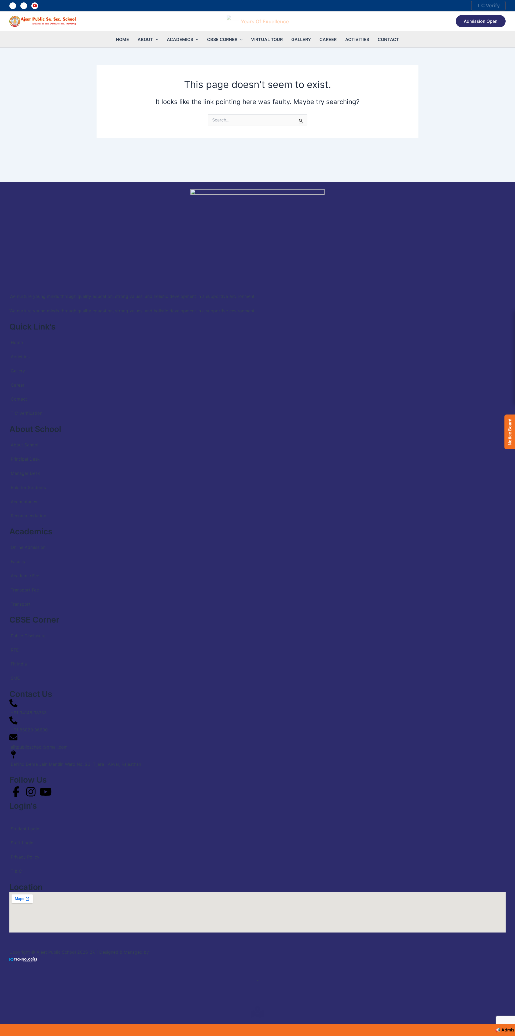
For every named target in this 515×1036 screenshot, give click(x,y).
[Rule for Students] (257, 484)
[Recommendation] (257, 512)
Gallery (301, 39)
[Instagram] (23, 5)
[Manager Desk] (257, 470)
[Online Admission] (257, 544)
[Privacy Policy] (257, 853)
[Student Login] (257, 825)
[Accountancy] (257, 498)
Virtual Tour (267, 39)
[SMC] (257, 675)
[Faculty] (257, 558)
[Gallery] (257, 367)
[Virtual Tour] (257, 1012)
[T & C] (257, 868)
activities (357, 39)
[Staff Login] (257, 839)
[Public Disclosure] (257, 632)
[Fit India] (257, 660)
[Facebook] (12, 5)
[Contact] (257, 396)
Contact (388, 39)
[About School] (257, 441)
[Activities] (257, 353)
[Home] (257, 339)
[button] (481, 21)
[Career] (257, 381)
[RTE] (257, 646)
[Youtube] (34, 5)
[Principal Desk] (257, 456)
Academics (180, 39)
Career (328, 39)
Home (122, 39)
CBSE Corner (222, 39)
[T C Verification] (257, 410)
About (145, 39)
